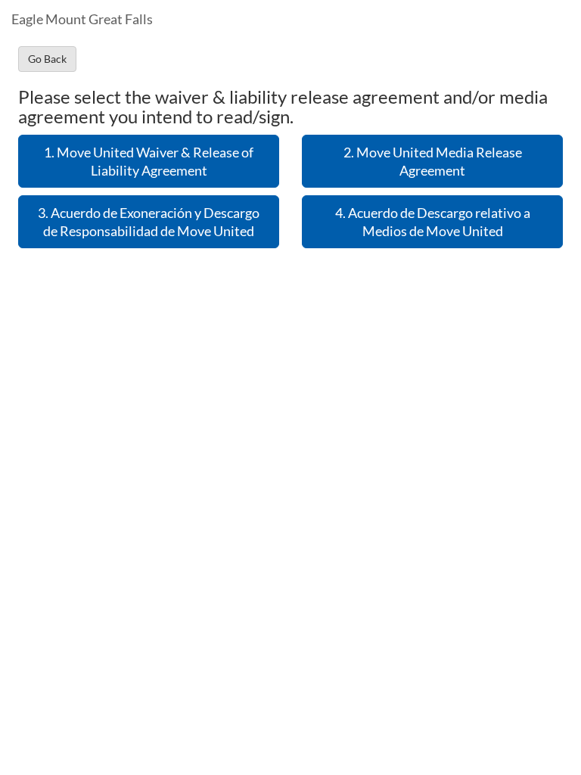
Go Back (47, 58)
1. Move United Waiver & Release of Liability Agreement (148, 161)
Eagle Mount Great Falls (82, 19)
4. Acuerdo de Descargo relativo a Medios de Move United (432, 221)
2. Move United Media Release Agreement (432, 161)
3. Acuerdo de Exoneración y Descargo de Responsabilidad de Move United (148, 221)
